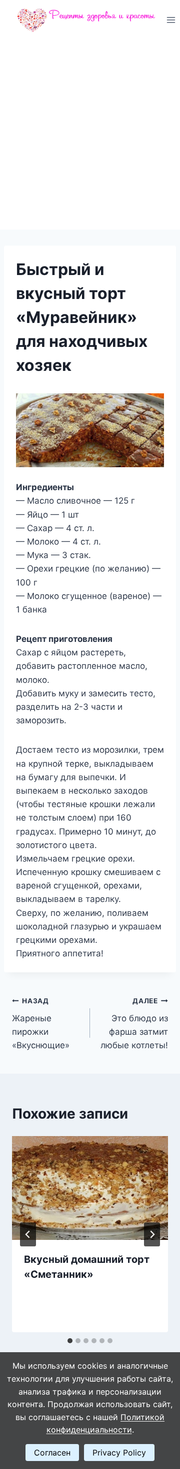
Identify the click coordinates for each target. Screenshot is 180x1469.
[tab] (70, 1340)
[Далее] (152, 1234)
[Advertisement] (90, 135)
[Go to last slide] (28, 1234)
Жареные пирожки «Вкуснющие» (41, 1023)
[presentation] (90, 1188)
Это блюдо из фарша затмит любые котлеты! (134, 1023)
